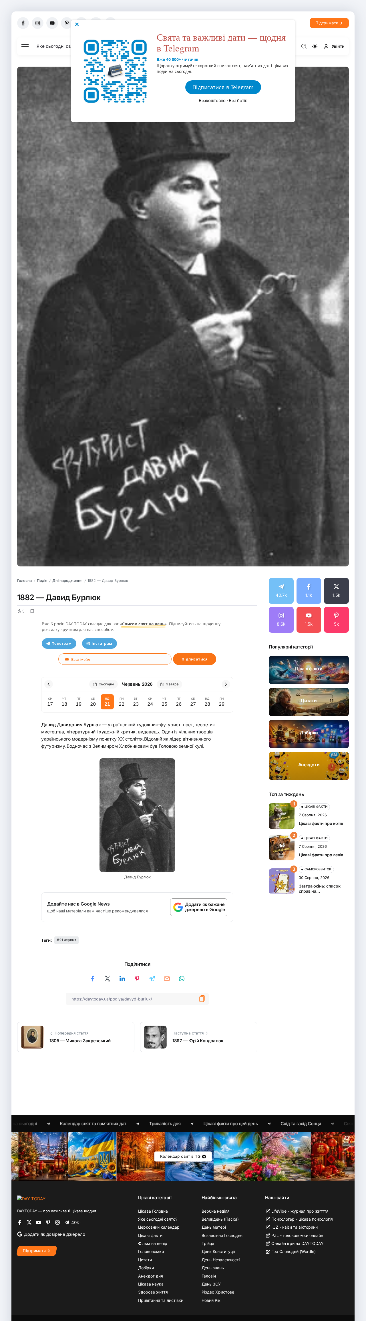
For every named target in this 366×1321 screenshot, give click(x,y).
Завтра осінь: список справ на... (319, 889)
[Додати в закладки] (32, 611)
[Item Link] (309, 670)
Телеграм (62, 643)
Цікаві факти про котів (321, 823)
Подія (42, 580)
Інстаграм (102, 643)
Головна (24, 580)
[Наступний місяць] (226, 684)
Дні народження (67, 580)
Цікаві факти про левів (321, 854)
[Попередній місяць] (48, 684)
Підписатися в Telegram (223, 87)
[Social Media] (23, 23)
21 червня (67, 940)
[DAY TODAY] (31, 1198)
